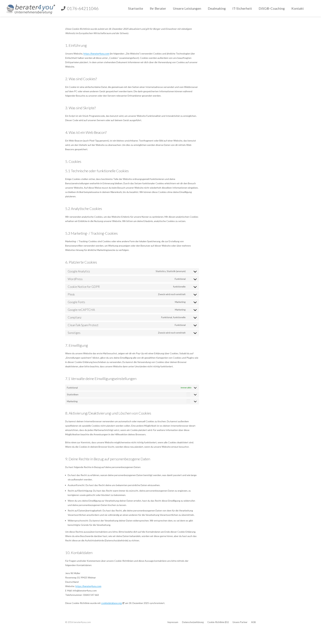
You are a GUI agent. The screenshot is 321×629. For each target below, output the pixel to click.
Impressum (172, 622)
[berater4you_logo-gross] (32, 8)
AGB (253, 622)
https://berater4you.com (96, 53)
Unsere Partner (240, 622)
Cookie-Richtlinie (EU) (218, 622)
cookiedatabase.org (111, 603)
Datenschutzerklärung (193, 622)
